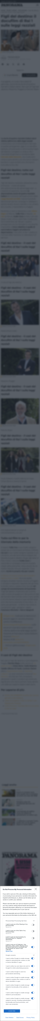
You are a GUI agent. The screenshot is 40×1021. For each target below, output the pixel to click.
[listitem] (20, 921)
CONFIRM (11, 1011)
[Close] (36, 889)
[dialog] (20, 953)
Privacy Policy (31, 1017)
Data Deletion (9, 1017)
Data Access (20, 1017)
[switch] (32, 925)
